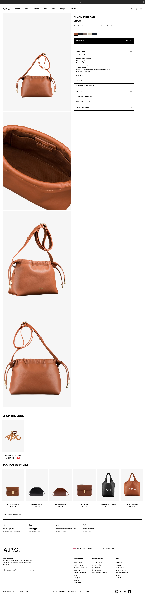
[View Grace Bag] (84, 485)
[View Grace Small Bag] (13, 485)
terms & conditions (59, 591)
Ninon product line (85, 71)
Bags (9, 514)
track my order (79, 565)
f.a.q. (75, 575)
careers (118, 565)
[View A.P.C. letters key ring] (13, 436)
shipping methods (80, 573)
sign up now (80, 2)
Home (4, 514)
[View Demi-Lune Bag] (37, 485)
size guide (77, 578)
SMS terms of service (99, 573)
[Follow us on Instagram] (116, 591)
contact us (77, 583)
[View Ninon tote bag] (132, 485)
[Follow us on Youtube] (125, 591)
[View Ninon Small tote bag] (108, 485)
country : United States (84, 548)
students (119, 578)
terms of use (96, 570)
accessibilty (78, 580)
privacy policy (96, 565)
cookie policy (72, 591)
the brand (119, 562)
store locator (120, 568)
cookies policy (97, 562)
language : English (109, 548)
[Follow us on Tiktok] (121, 591)
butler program (121, 570)
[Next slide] (141, 435)
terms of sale (96, 568)
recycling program (122, 573)
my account (78, 562)
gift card (118, 575)
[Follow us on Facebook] (129, 591)
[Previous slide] (3, 435)
